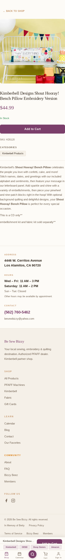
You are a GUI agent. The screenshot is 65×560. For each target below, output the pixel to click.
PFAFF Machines (14, 384)
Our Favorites (12, 442)
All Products (11, 378)
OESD (24, 547)
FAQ (7, 468)
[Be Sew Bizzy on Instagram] (13, 501)
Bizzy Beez (11, 475)
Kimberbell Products (12, 153)
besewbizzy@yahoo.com (19, 318)
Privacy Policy (36, 525)
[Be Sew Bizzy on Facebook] (6, 501)
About (7, 462)
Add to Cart (32, 129)
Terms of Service (13, 533)
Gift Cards (10, 404)
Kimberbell (10, 391)
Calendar (9, 423)
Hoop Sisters (39, 547)
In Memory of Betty (14, 525)
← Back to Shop (14, 11)
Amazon (55, 547)
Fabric (8, 397)
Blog (7, 429)
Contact (9, 436)
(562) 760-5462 (17, 312)
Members (10, 481)
